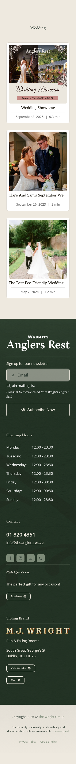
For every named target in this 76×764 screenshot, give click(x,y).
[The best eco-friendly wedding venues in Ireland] (38, 221)
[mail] (31, 558)
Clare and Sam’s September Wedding (41, 195)
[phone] (41, 558)
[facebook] (10, 558)
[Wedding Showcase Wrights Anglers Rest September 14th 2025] (38, 46)
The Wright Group (51, 717)
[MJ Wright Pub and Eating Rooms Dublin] (38, 629)
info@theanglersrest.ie (25, 542)
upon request (60, 731)
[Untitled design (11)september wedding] (38, 134)
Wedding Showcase (38, 108)
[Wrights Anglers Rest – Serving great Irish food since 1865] (38, 337)
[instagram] (20, 558)
